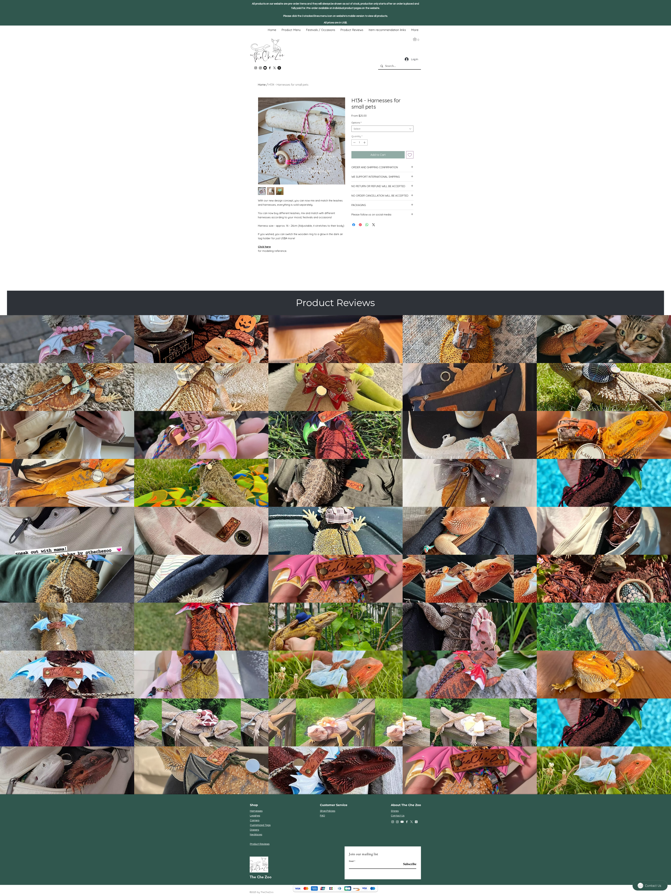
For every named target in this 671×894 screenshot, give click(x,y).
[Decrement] (354, 143)
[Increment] (365, 143)
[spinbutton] (359, 143)
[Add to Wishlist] (409, 154)
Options (356, 122)
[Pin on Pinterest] (360, 225)
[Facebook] (270, 68)
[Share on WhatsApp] (367, 225)
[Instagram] (255, 68)
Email (351, 861)
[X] (274, 68)
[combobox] (382, 129)
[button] (417, 39)
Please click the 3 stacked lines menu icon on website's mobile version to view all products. (335, 16)
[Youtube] (265, 68)
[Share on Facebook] (354, 225)
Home (262, 84)
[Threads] (279, 68)
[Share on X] (373, 225)
